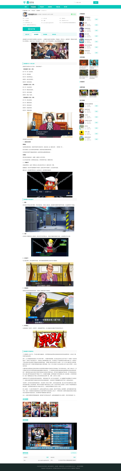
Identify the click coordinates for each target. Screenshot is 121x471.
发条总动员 (87, 109)
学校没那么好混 (88, 39)
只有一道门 (87, 131)
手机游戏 (33, 7)
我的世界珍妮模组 (93, 96)
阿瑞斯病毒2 (87, 28)
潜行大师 (87, 34)
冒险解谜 (38, 10)
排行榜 (65, 7)
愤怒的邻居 (87, 50)
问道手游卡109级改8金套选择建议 (93, 77)
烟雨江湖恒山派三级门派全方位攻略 (83, 77)
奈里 (86, 23)
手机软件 (42, 7)
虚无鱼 (86, 126)
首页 (26, 7)
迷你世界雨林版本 (82, 96)
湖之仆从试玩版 (88, 45)
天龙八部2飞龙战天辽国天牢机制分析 (83, 67)
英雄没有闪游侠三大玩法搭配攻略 (93, 67)
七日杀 (86, 115)
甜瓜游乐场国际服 (89, 103)
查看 (96, 19)
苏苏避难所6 (87, 17)
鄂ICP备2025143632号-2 (66, 468)
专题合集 (58, 7)
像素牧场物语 (88, 137)
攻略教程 (50, 7)
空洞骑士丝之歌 (88, 120)
